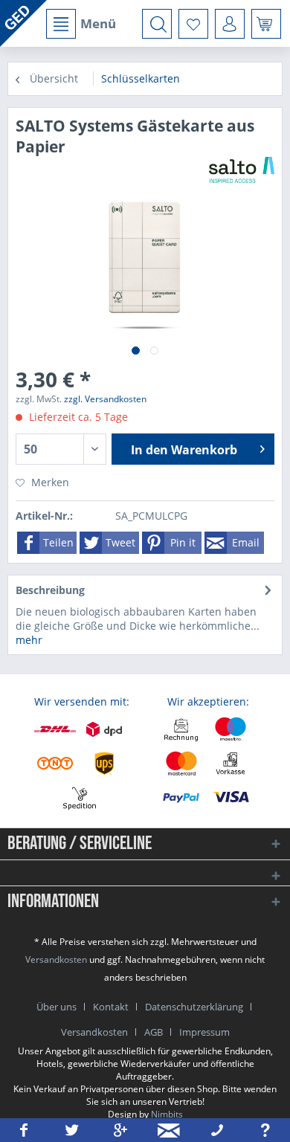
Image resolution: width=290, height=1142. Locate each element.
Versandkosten (56, 959)
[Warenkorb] (266, 24)
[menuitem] (80, 24)
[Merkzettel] (193, 24)
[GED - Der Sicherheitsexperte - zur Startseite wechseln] (23, 23)
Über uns (56, 1006)
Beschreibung (50, 590)
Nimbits (167, 1114)
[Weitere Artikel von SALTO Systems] (241, 170)
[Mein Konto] (230, 24)
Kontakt (111, 1006)
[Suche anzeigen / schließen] (157, 24)
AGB (153, 1032)
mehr (29, 640)
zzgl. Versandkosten (105, 399)
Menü (98, 23)
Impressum (204, 1032)
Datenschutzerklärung (194, 1006)
